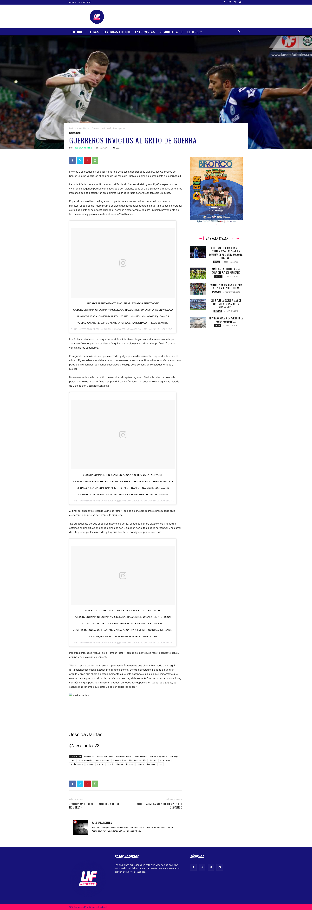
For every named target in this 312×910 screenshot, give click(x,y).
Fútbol (77, 31)
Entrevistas (145, 31)
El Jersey (194, 31)
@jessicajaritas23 (105, 756)
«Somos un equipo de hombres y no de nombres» (94, 805)
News (216, 262)
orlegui (100, 764)
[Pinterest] (87, 160)
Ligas (94, 31)
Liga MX (218, 276)
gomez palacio (85, 760)
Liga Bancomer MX (137, 760)
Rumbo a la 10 (171, 31)
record (110, 764)
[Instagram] (229, 2)
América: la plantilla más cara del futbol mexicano (226, 271)
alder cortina (141, 756)
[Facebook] (224, 2)
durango (174, 756)
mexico (90, 764)
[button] (239, 32)
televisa (129, 764)
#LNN (217, 325)
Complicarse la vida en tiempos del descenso (159, 805)
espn (73, 760)
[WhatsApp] (95, 160)
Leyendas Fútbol (117, 31)
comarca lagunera (158, 756)
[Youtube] (240, 2)
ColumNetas (83, 128)
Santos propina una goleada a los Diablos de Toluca (226, 286)
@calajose (89, 756)
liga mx (153, 760)
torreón (140, 764)
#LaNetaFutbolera (105, 329)
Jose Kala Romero (83, 148)
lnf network (165, 760)
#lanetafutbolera (123, 756)
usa (160, 764)
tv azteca (151, 764)
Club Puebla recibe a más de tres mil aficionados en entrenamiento (226, 303)
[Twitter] (235, 2)
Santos (120, 764)
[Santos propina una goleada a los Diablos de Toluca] (198, 289)
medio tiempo (77, 764)
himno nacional (102, 760)
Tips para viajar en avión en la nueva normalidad (226, 320)
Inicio (71, 128)
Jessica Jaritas (85, 734)
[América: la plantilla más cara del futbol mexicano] (198, 273)
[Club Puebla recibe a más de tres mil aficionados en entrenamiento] (198, 304)
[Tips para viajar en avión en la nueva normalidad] (198, 322)
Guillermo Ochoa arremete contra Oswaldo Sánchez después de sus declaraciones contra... (225, 253)
